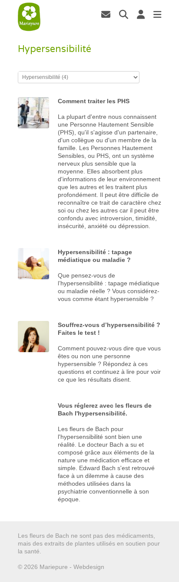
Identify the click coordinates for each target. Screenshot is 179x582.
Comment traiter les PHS (93, 101)
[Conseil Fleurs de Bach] (29, 17)
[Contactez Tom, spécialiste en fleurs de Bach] (105, 14)
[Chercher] (123, 14)
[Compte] (141, 14)
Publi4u (116, 566)
